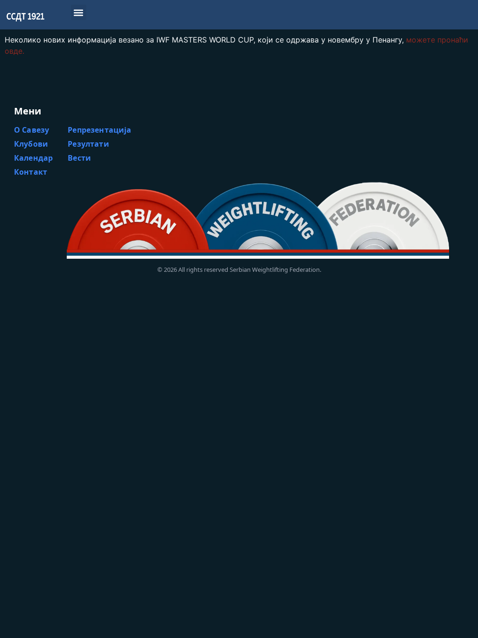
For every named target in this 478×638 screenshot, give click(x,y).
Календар (33, 158)
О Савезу (31, 130)
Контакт (30, 172)
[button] (78, 12)
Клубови (31, 144)
